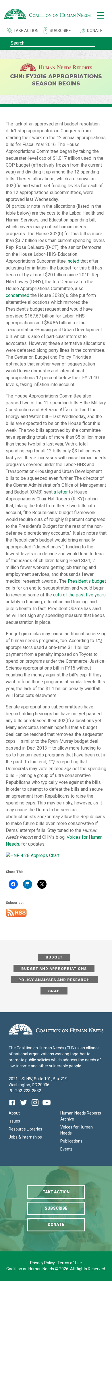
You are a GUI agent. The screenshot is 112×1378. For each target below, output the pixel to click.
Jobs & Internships (25, 1137)
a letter (61, 492)
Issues (14, 1121)
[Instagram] (35, 1106)
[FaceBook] (13, 1106)
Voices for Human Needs (76, 1130)
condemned (17, 295)
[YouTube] (46, 1106)
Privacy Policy (43, 1263)
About (14, 1113)
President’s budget (87, 581)
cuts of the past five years (79, 595)
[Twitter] (23, 1106)
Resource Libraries (25, 1129)
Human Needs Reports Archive (80, 1116)
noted (73, 261)
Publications (71, 1141)
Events (66, 1149)
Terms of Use (69, 1263)
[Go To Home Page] (47, 15)
